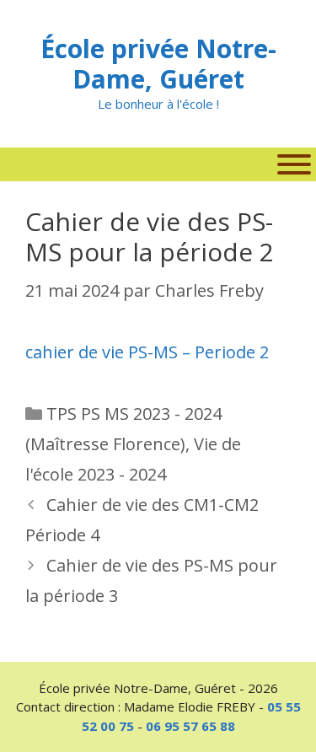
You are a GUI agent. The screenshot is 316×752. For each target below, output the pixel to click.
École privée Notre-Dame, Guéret (158, 63)
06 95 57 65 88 (190, 725)
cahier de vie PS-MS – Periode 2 (147, 352)
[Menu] (294, 164)
